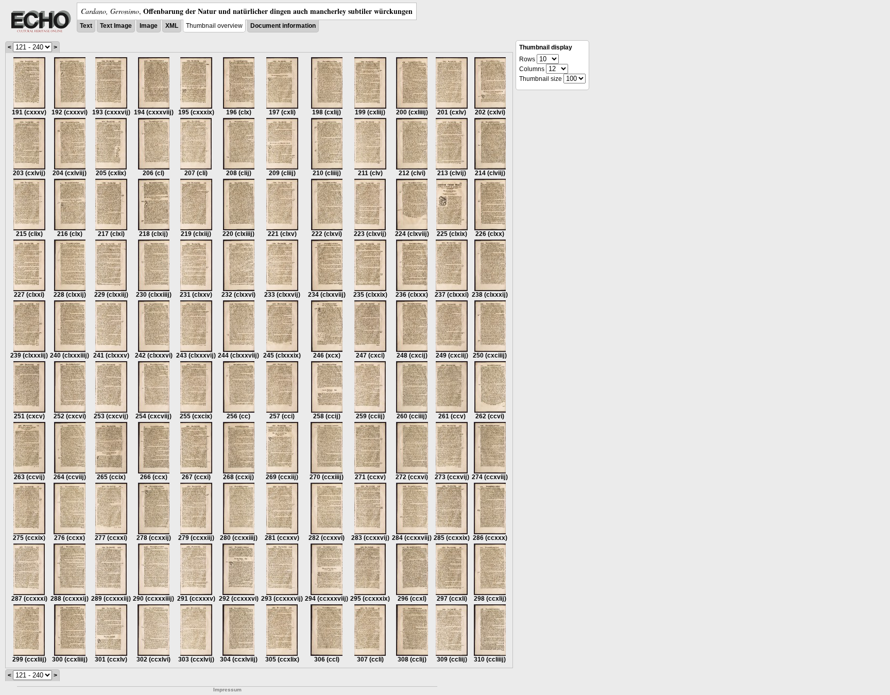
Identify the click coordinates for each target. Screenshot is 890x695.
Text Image (116, 25)
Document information (283, 25)
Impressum (227, 689)
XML (171, 25)
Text (86, 25)
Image (149, 25)
